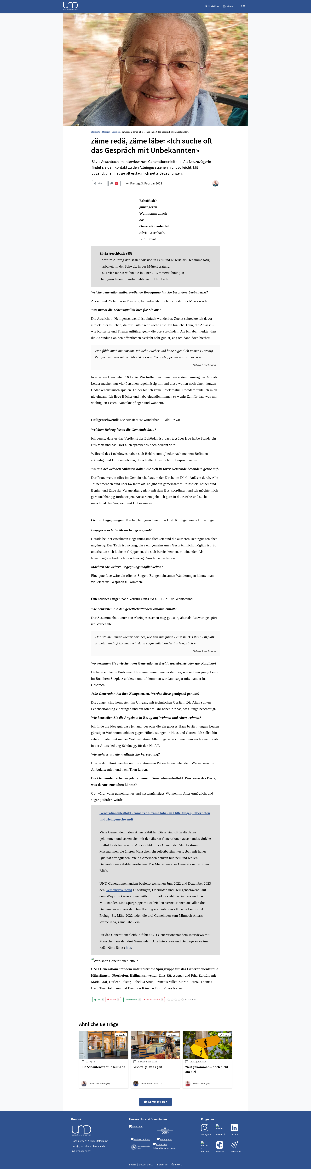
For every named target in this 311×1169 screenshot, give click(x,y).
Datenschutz (146, 1164)
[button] (103, 1083)
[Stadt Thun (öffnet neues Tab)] (136, 1127)
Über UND (176, 1164)
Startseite (95, 131)
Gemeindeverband (119, 890)
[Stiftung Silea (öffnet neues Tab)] (164, 1139)
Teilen (100, 183)
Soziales (116, 131)
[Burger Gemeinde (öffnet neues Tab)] (140, 1147)
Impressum (162, 1164)
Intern (132, 1164)
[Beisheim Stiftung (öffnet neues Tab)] (140, 1139)
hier (128, 948)
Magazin (106, 131)
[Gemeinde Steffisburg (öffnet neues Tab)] (165, 1130)
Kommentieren (157, 1102)
